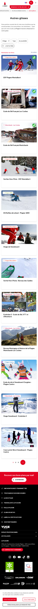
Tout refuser (29, 599)
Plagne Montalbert (10, 57)
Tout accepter (9, 599)
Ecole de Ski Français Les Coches (15, 111)
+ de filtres (9, 46)
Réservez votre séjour (19, 7)
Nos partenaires (10, 522)
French (26, 2)
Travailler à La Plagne (12, 503)
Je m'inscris (19, 479)
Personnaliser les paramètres (19, 604)
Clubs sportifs (9, 512)
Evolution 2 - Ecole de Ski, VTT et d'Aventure (15, 315)
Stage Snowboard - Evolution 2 (15, 416)
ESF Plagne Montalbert (12, 77)
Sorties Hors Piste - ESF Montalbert (16, 179)
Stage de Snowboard (11, 247)
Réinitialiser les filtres (7, 52)
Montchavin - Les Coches (12, 91)
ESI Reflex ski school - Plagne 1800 (16, 213)
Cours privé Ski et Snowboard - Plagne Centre (17, 451)
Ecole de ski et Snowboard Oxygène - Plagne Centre (17, 383)
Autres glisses (32, 10)
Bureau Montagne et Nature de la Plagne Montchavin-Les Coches (19, 349)
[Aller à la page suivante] (22, 462)
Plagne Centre (9, 362)
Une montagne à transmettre (15, 488)
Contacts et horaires (13, 549)
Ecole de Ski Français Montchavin (15, 145)
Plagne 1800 (8, 193)
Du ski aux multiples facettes (19, 10)
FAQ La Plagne (9, 507)
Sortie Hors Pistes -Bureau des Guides (18, 281)
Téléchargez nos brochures (14, 493)
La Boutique (8, 498)
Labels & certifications (13, 517)
